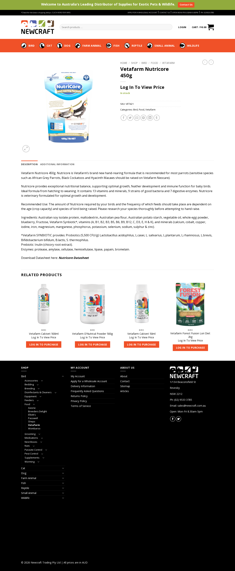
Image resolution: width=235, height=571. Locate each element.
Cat (49, 45)
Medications (31, 437)
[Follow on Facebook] (172, 418)
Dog (67, 45)
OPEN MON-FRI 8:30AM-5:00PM (185, 12)
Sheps (31, 421)
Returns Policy (79, 396)
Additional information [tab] (57, 164)
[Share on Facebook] (124, 118)
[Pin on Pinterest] (143, 118)
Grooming (30, 434)
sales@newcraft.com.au (192, 405)
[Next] (213, 321)
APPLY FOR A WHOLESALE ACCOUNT (142, 12)
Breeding (30, 388)
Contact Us (186, 4)
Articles (124, 391)
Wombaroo (34, 428)
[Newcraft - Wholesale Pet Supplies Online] (37, 27)
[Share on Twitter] (130, 118)
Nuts (27, 445)
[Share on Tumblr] (157, 118)
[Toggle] (63, 376)
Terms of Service (81, 406)
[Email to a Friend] (137, 118)
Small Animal (164, 45)
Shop (134, 63)
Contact (125, 381)
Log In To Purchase (43, 344)
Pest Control (31, 453)
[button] (182, 27)
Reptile (137, 45)
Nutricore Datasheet (74, 258)
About (123, 376)
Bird (31, 45)
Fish (116, 45)
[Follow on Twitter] (178, 418)
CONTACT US (165, 12)
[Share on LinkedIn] (150, 118)
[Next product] (204, 62)
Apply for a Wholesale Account (89, 381)
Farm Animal (91, 45)
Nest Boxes (31, 441)
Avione (32, 408)
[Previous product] (211, 62)
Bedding (29, 384)
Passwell (33, 418)
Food (154, 63)
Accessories (31, 380)
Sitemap (125, 386)
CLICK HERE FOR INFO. (61, 12)
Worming (30, 461)
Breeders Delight (37, 411)
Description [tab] (29, 164)
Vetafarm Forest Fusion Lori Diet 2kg (190, 335)
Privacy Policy (79, 401)
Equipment (31, 396)
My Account (78, 376)
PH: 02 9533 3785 (207, 12)
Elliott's (32, 414)
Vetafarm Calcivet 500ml (44, 333)
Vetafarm (168, 63)
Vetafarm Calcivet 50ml (141, 333)
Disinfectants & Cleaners (38, 392)
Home (123, 63)
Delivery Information (83, 386)
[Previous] (21, 321)
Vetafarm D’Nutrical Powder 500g (92, 333)
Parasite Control (33, 449)
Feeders (29, 400)
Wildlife (193, 45)
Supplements (32, 457)
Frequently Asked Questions (87, 391)
